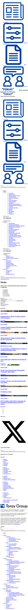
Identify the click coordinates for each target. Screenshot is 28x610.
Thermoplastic (12, 223)
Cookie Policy (6, 501)
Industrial (11, 212)
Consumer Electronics (13, 207)
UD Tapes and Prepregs (14, 224)
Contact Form (9, 270)
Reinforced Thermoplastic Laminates (17, 225)
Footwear (11, 209)
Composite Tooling (13, 234)
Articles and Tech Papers (11, 265)
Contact (25, 86)
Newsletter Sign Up (10, 274)
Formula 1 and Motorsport (14, 204)
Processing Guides (10, 264)
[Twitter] (14, 445)
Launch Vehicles (12, 201)
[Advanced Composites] (8, 96)
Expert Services (12, 246)
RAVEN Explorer (12, 596)
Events (7, 272)
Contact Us (5, 492)
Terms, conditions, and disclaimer (10, 499)
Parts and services (12, 244)
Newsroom (5, 289)
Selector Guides (9, 263)
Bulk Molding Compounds (14, 227)
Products (5, 467)
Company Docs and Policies (12, 258)
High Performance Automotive (15, 205)
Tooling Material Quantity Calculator (17, 594)
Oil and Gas (11, 213)
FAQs (7, 268)
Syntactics (11, 241)
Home (4, 190)
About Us (8, 255)
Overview (5, 291)
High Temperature (13, 230)
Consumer (11, 206)
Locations (8, 271)
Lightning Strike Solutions (14, 242)
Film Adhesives (12, 239)
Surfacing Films (12, 240)
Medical (10, 210)
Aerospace (11, 193)
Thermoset (11, 228)
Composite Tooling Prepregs (15, 235)
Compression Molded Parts (14, 245)
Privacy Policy (6, 502)
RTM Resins (11, 231)
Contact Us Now (7, 220)
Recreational (11, 211)
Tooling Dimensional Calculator (15, 593)
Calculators (8, 262)
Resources (5, 482)
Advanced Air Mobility (14, 198)
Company (5, 476)
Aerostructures (12, 194)
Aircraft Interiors (12, 196)
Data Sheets (8, 260)
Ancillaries (11, 237)
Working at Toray (10, 257)
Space (10, 199)
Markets (5, 459)
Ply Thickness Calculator (14, 592)
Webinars (8, 266)
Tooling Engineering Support (15, 236)
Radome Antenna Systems (14, 195)
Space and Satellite (13, 200)
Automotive (11, 202)
